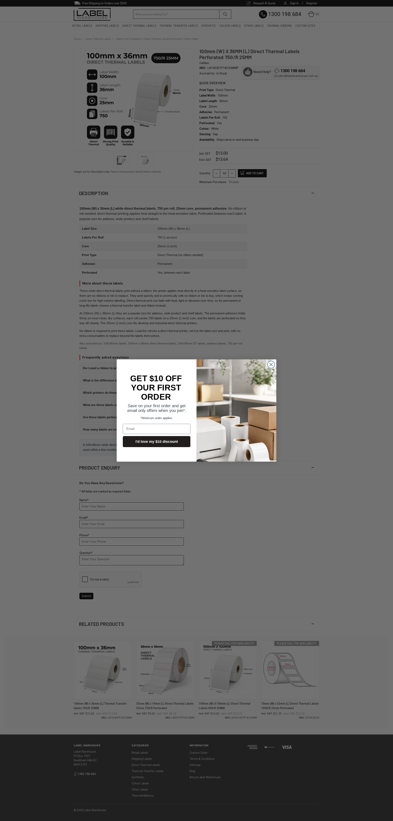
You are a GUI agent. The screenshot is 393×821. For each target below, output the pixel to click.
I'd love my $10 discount (157, 442)
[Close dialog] (271, 364)
